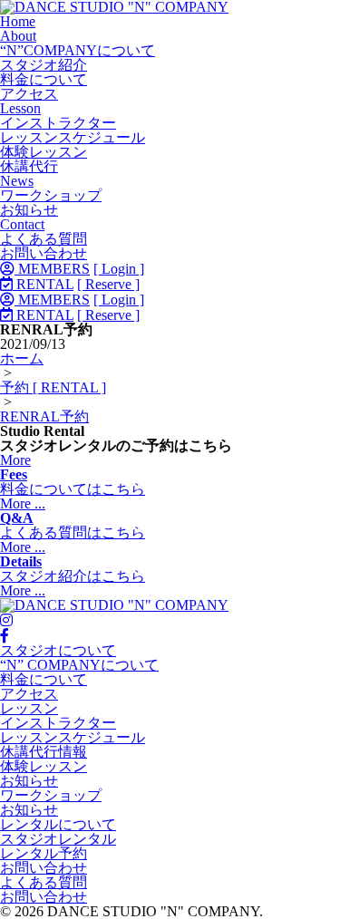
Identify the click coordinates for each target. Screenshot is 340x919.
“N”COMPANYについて (77, 50)
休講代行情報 (43, 751)
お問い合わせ (43, 253)
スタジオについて (58, 650)
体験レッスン (43, 152)
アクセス (29, 94)
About (18, 36)
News (17, 181)
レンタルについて (58, 824)
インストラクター (58, 123)
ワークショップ (51, 195)
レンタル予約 (43, 853)
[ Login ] (118, 268)
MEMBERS (52, 268)
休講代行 (29, 166)
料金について (43, 79)
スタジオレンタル (58, 838)
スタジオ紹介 (43, 65)
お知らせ (29, 210)
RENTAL (43, 284)
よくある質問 (43, 239)
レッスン (29, 708)
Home (17, 21)
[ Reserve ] (108, 284)
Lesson (20, 108)
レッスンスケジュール (72, 137)
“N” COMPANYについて (79, 664)
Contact (22, 224)
